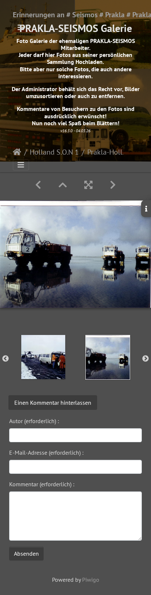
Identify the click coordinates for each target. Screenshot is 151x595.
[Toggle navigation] (21, 27)
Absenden (26, 553)
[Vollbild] (88, 185)
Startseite (17, 152)
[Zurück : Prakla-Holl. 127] (38, 185)
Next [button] (145, 359)
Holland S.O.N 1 (54, 152)
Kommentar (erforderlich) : (41, 484)
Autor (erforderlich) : (34, 421)
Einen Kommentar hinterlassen (52, 402)
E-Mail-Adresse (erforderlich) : (46, 452)
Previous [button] (5, 359)
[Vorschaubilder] (63, 185)
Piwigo (90, 579)
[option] (43, 357)
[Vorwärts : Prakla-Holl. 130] (113, 185)
